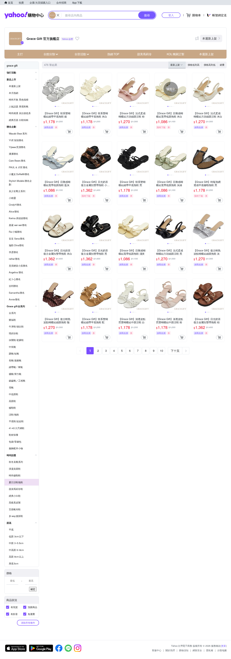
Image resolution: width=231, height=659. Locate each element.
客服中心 (156, 650)
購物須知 (183, 650)
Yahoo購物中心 (24, 15)
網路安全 (197, 650)
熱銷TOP (113, 54)
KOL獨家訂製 (175, 54)
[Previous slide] (44, 88)
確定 (32, 589)
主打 (20, 54)
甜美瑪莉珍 (144, 54)
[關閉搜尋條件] (58, 15)
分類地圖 (222, 650)
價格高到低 (209, 64)
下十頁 (175, 351)
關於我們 (170, 650)
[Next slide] (71, 88)
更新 (223, 645)
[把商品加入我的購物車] (69, 131)
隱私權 (209, 650)
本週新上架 (209, 38)
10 (161, 351)
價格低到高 (193, 64)
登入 (171, 15)
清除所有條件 (28, 622)
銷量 (222, 64)
